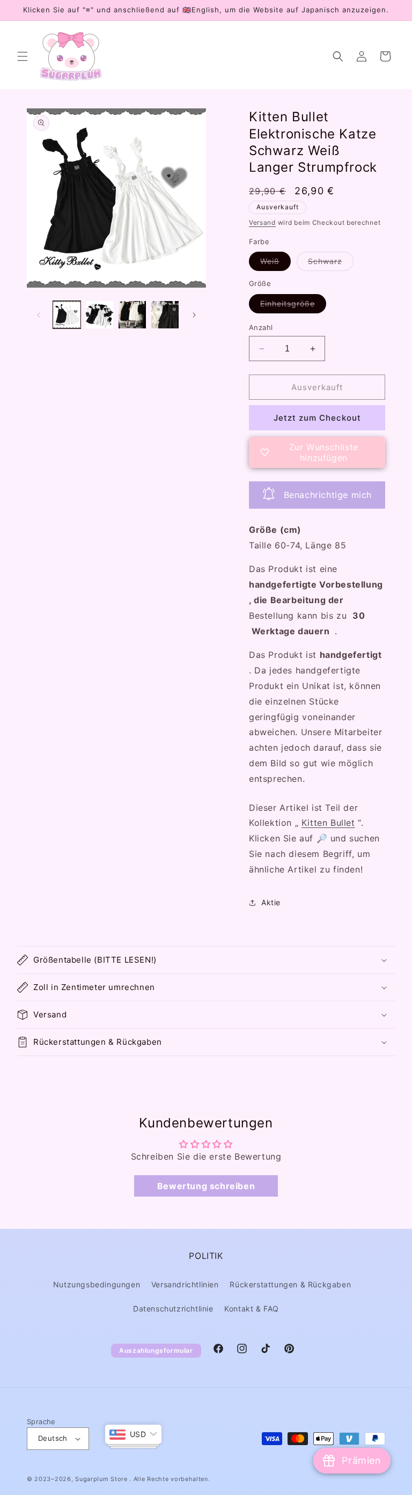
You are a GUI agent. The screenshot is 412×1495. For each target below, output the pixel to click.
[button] (22, 56)
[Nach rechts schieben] (194, 315)
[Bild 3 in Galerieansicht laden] (132, 314)
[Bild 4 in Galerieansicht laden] (165, 314)
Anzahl (261, 327)
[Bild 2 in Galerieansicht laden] (99, 314)
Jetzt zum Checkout (317, 418)
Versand (262, 222)
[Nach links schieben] (38, 315)
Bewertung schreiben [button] (206, 1186)
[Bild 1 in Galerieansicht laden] (66, 314)
